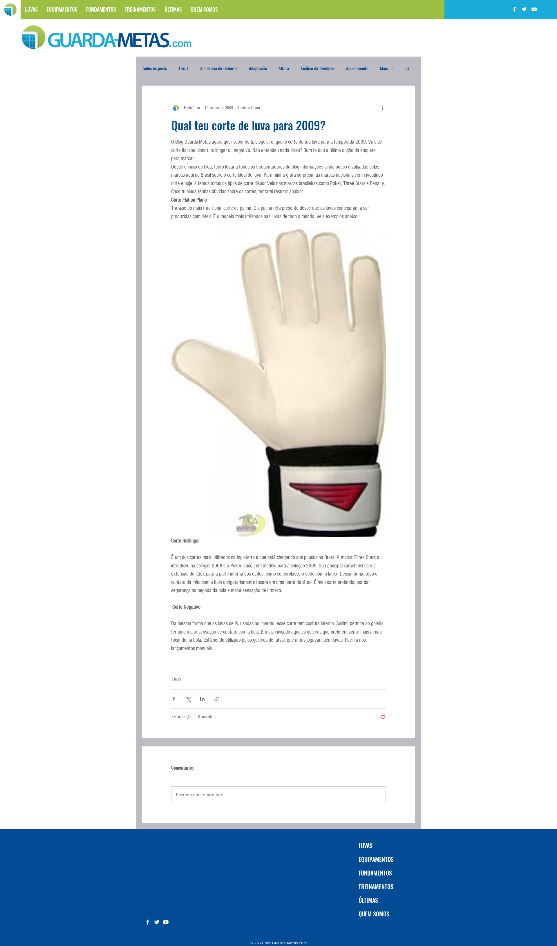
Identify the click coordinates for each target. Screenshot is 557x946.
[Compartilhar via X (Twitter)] (188, 699)
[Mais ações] (382, 107)
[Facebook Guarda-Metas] (514, 9)
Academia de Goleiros (218, 68)
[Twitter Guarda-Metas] (524, 9)
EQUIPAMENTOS (376, 859)
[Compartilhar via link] (216, 699)
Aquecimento (357, 68)
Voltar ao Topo (9, 919)
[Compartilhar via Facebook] (174, 699)
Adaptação (258, 68)
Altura (283, 68)
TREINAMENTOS (376, 886)
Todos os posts (154, 68)
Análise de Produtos (317, 68)
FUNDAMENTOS (375, 873)
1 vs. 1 (183, 68)
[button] (407, 68)
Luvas (176, 679)
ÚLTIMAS (368, 900)
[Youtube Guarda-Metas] (534, 9)
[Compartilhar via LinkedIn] (202, 699)
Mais (384, 68)
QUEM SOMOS (374, 913)
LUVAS (365, 845)
